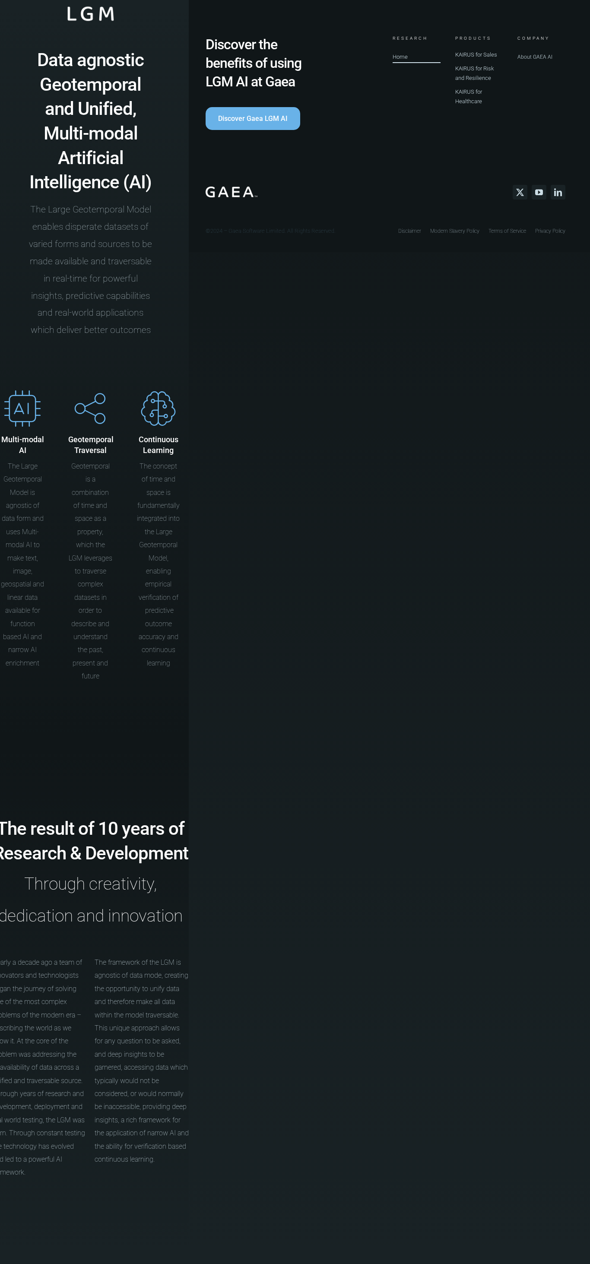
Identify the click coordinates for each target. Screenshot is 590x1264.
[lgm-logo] (91, 7)
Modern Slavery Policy (454, 231)
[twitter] (520, 192)
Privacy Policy (550, 231)
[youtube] (539, 192)
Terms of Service (507, 231)
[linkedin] (558, 192)
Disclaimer (409, 231)
